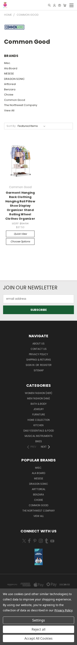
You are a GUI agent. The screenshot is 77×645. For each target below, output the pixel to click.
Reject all (38, 629)
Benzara (9, 89)
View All (9, 110)
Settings (38, 620)
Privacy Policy (38, 354)
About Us (38, 343)
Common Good (14, 100)
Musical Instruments (39, 436)
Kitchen (38, 425)
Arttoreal (10, 84)
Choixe (8, 95)
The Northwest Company (20, 105)
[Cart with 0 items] (65, 5)
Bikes (38, 441)
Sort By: (11, 126)
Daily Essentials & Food (38, 430)
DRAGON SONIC (14, 79)
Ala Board (10, 68)
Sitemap (39, 370)
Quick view (20, 234)
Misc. (7, 63)
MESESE (9, 73)
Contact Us (39, 349)
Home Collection (39, 420)
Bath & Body (39, 404)
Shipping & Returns (38, 359)
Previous (6, 641)
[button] (38, 557)
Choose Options (20, 241)
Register (46, 365)
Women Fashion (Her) (38, 393)
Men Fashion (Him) (38, 398)
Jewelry (38, 409)
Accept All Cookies (38, 638)
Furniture (38, 414)
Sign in (30, 365)
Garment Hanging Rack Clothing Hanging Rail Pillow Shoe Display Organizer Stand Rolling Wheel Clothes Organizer (20, 206)
